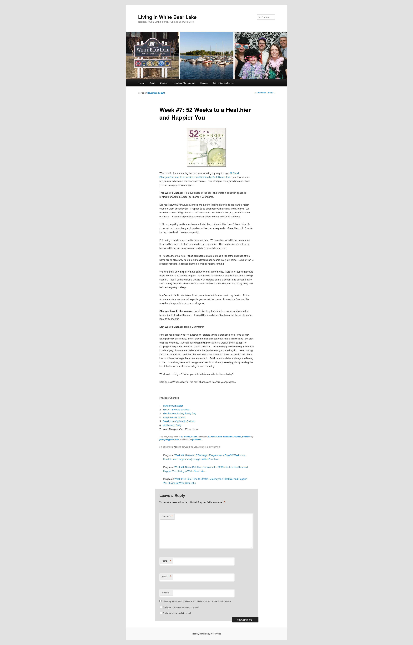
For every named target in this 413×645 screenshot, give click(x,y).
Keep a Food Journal (174, 417)
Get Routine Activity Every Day (179, 413)
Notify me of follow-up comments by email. (181, 607)
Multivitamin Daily (172, 425)
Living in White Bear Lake (167, 16)
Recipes (204, 82)
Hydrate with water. (173, 405)
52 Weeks (185, 436)
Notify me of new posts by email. (177, 613)
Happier (237, 436)
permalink (196, 439)
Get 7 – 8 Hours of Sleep (176, 409)
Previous (260, 92)
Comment (167, 516)
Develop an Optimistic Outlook (179, 421)
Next (271, 92)
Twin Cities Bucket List (223, 82)
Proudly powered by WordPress (206, 633)
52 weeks (212, 436)
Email (166, 576)
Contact (163, 82)
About (152, 82)
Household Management (183, 82)
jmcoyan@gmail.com (169, 439)
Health (194, 436)
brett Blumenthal (225, 436)
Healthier (246, 436)
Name (166, 560)
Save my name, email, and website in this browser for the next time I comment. (198, 601)
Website (165, 592)
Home (141, 82)
